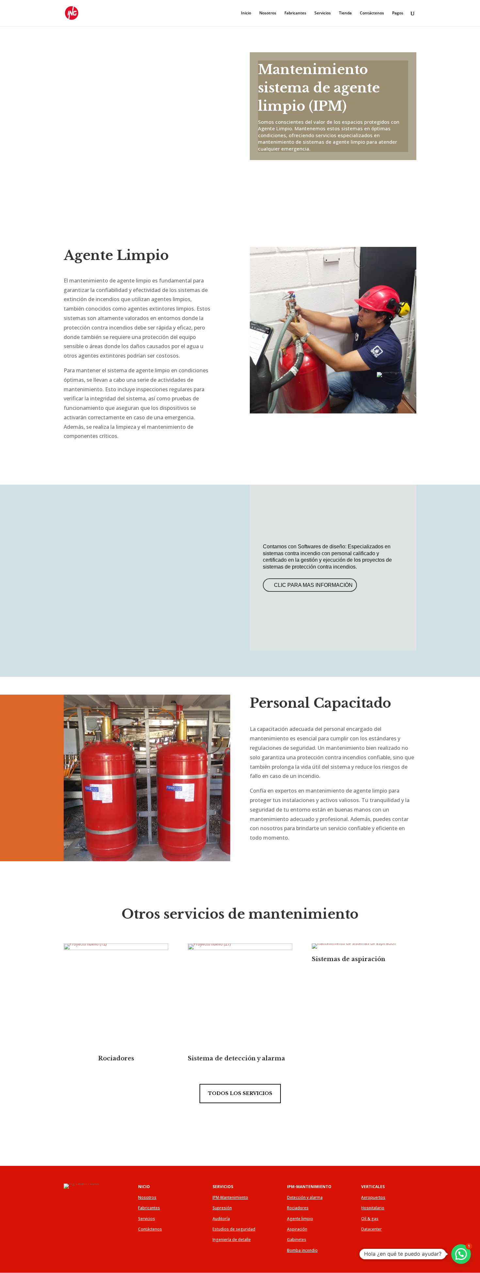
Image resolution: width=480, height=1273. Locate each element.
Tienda (345, 13)
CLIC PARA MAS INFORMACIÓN (313, 585)
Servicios (322, 13)
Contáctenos (372, 13)
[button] (461, 1254)
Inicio (246, 13)
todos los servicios (240, 1093)
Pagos (397, 13)
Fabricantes (295, 13)
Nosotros (267, 13)
